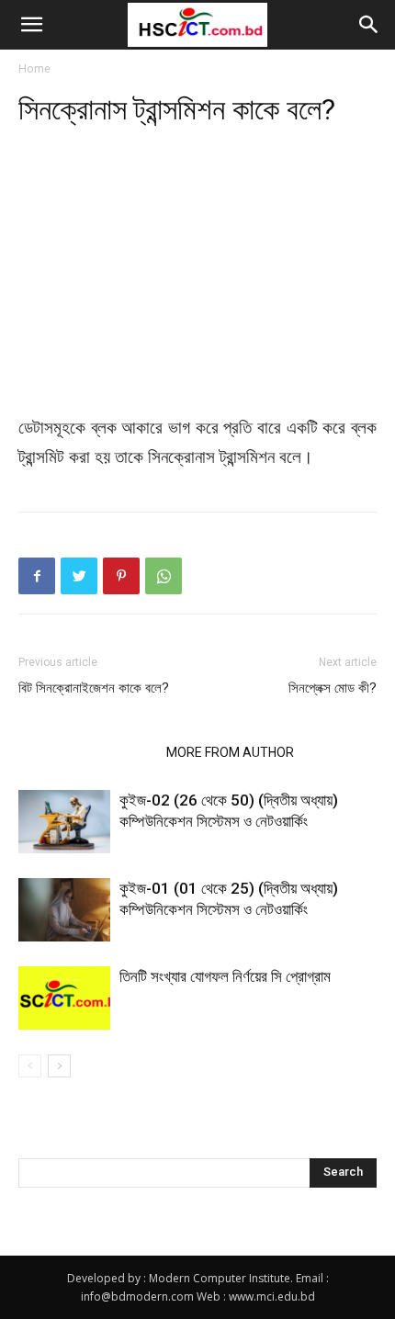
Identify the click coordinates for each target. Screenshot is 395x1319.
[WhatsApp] (163, 576)
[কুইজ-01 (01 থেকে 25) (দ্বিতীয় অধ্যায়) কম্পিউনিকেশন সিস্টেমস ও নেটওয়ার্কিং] (64, 909)
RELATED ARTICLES (86, 752)
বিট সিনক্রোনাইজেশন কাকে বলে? (93, 688)
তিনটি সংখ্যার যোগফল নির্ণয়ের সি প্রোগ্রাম (225, 976)
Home (34, 68)
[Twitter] (79, 576)
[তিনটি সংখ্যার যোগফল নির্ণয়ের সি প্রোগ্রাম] (64, 998)
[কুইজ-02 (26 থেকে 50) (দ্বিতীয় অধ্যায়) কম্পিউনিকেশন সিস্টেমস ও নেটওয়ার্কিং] (64, 821)
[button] (31, 25)
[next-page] (59, 1065)
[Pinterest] (121, 576)
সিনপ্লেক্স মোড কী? (332, 688)
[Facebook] (36, 576)
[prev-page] (29, 1065)
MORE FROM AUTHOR (230, 752)
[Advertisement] (197, 279)
